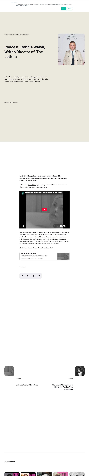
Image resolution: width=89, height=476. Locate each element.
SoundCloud (32, 185)
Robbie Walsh (12, 34)
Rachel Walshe (25, 34)
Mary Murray (18, 34)
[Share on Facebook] (28, 276)
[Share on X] (22, 276)
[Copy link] (39, 276)
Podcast (6, 34)
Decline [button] (69, 8)
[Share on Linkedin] (33, 276)
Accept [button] (64, 8)
